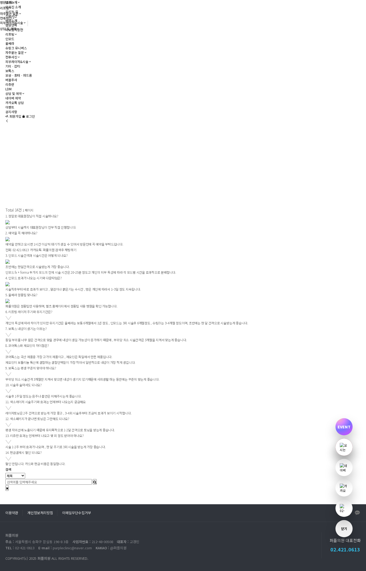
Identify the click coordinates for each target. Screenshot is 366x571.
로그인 (30, 116)
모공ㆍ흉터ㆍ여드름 (18, 75)
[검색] (95, 482)
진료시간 (11, 16)
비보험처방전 (14, 29)
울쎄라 (9, 43)
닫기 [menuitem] (344, 528)
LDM (8, 89)
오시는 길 (11, 11)
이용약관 (11, 512)
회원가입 (15, 116)
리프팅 (9, 34)
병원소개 (11, 2)
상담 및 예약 (13, 93)
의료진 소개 (13, 7)
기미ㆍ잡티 (12, 66)
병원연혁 (11, 25)
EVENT (344, 426)
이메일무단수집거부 (76, 512)
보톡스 (9, 70)
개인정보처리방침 (40, 512)
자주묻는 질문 (14, 52)
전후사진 (11, 57)
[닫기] (7, 488)
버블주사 (11, 79)
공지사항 (11, 111)
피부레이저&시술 (16, 61)
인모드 (9, 38)
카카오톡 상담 (14, 102)
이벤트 (9, 107)
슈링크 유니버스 (16, 48)
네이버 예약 (13, 98)
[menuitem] (344, 508)
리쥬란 (9, 84)
